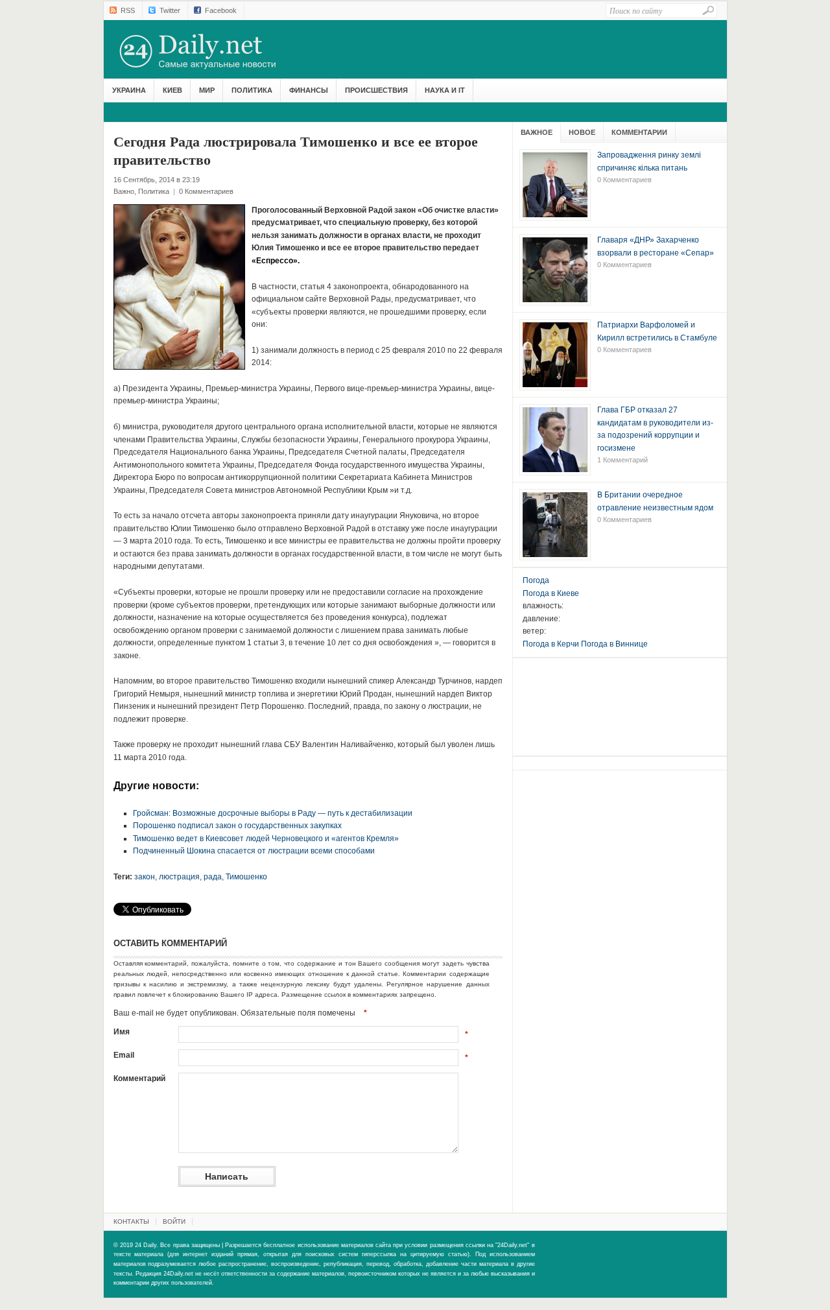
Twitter (170, 10)
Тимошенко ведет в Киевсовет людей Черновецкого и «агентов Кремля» (266, 838)
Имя (121, 1031)
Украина (129, 90)
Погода (536, 580)
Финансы (308, 90)
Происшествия (376, 90)
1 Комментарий (622, 460)
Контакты (131, 1221)
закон (144, 876)
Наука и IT (445, 90)
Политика (251, 90)
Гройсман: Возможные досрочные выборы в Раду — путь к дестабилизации (272, 813)
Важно (123, 191)
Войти (174, 1221)
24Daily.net (210, 51)
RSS (128, 10)
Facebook (221, 10)
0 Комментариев (206, 191)
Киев (172, 90)
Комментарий (139, 1078)
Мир (207, 90)
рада (213, 876)
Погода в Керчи (551, 644)
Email (123, 1055)
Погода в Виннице (614, 644)
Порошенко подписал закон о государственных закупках (237, 825)
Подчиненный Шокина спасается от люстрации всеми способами (254, 850)
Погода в (551, 593)
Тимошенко (246, 876)
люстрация (179, 876)
